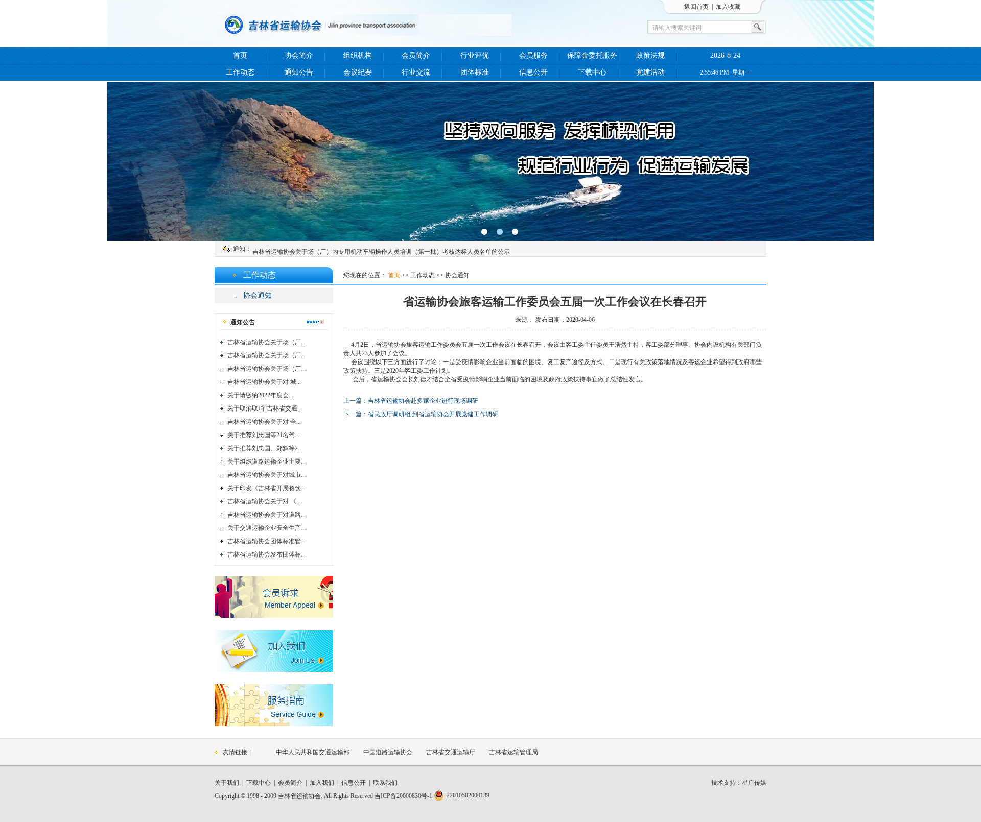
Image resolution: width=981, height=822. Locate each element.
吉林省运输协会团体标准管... (266, 541)
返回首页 (696, 6)
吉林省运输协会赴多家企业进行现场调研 (423, 400)
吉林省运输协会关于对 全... (264, 421)
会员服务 (533, 55)
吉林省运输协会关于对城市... (266, 474)
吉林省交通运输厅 (450, 752)
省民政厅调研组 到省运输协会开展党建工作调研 (433, 414)
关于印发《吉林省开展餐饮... (266, 488)
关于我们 (227, 782)
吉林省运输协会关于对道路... (266, 514)
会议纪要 (357, 72)
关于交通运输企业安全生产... (266, 527)
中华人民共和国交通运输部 (312, 752)
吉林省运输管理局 (513, 752)
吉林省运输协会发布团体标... (266, 554)
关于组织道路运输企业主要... (266, 461)
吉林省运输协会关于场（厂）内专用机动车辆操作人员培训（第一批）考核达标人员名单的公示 (381, 248)
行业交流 (416, 72)
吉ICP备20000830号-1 (403, 796)
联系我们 (385, 782)
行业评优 (474, 55)
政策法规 (650, 55)
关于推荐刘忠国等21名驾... (263, 435)
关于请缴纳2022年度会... (260, 395)
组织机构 (357, 55)
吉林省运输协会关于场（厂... (266, 342)
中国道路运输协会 (387, 752)
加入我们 (322, 782)
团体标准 (474, 72)
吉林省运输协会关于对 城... (264, 381)
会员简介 (416, 55)
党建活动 (650, 72)
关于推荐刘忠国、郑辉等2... (264, 448)
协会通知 (257, 295)
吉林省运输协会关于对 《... (264, 501)
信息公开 (533, 72)
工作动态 (240, 72)
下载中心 (592, 72)
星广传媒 (754, 782)
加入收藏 (728, 6)
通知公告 (299, 72)
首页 (240, 55)
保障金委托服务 (592, 55)
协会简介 (299, 55)
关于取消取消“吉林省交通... (264, 408)
